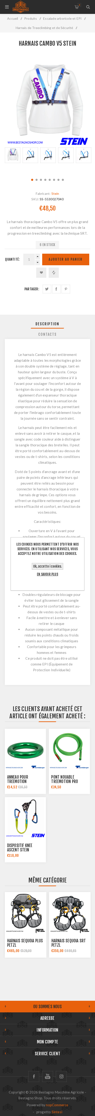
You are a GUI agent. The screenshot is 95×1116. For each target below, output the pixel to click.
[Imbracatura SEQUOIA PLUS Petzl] (25, 913)
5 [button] (50, 180)
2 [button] (37, 180)
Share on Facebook (56, 289)
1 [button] (32, 180)
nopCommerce (57, 1105)
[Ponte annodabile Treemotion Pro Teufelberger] (69, 749)
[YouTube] (47, 1076)
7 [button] (58, 180)
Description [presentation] (47, 324)
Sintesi (57, 1112)
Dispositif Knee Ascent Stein (20, 847)
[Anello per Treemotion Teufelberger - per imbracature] (25, 749)
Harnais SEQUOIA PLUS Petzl (25, 943)
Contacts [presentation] (47, 334)
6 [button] (54, 180)
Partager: (31, 289)
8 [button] (63, 180)
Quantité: (12, 259)
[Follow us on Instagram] (61, 1076)
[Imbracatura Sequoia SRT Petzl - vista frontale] (70, 913)
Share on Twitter (47, 289)
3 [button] (41, 180)
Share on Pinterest (66, 289)
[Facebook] (33, 1076)
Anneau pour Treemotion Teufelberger (18, 781)
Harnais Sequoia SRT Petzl (68, 943)
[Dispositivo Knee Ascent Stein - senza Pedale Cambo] (25, 817)
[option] (12, 160)
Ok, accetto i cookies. (47, 566)
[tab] (47, 324)
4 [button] (45, 180)
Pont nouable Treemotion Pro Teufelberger (64, 781)
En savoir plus (47, 574)
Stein (55, 193)
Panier (79, 5)
